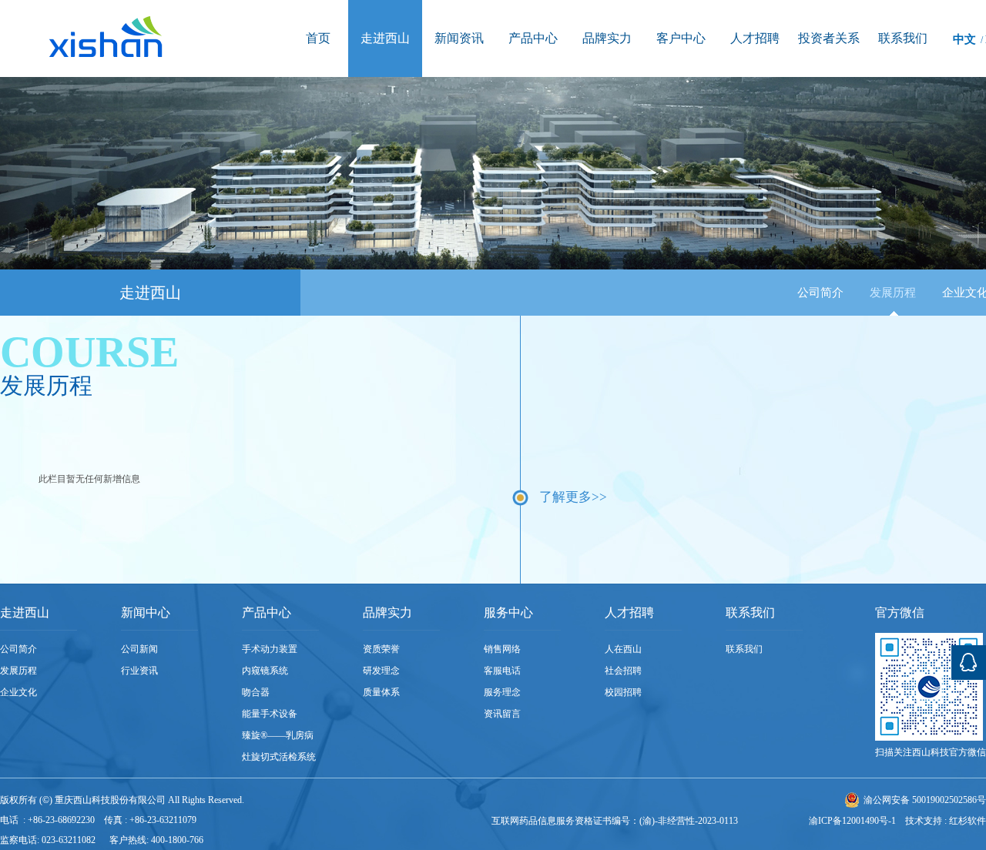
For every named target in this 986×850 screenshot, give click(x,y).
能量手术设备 (269, 713)
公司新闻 (139, 649)
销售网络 (502, 649)
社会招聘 (623, 670)
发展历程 (893, 292)
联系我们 (744, 649)
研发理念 (381, 670)
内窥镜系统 (265, 670)
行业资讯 (139, 670)
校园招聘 (623, 692)
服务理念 (502, 692)
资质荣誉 (381, 649)
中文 (964, 39)
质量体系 (381, 692)
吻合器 (256, 692)
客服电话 (502, 670)
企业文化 (18, 692)
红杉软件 (967, 820)
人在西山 (623, 649)
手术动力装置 (269, 649)
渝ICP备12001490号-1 (852, 820)
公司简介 (820, 292)
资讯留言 (502, 713)
